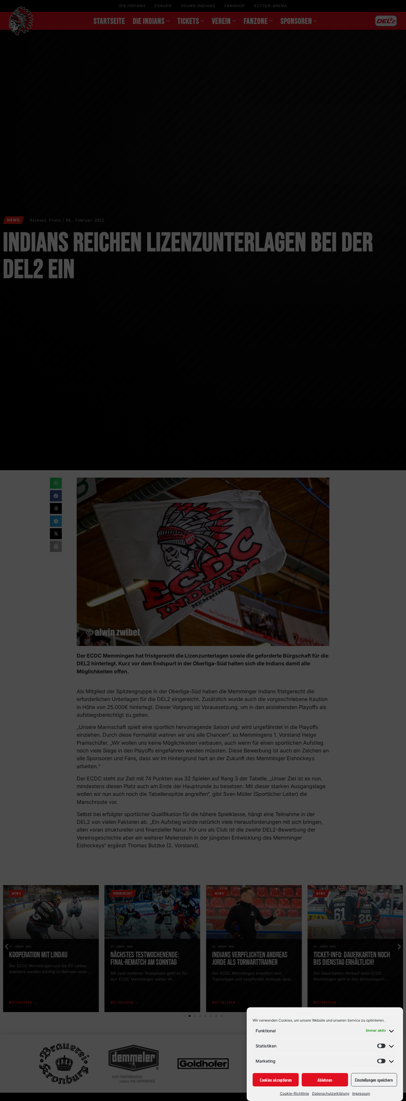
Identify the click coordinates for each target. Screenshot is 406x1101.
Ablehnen (324, 1080)
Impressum (361, 1093)
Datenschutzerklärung (330, 1093)
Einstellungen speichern (374, 1080)
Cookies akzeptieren (276, 1080)
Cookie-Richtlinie (294, 1093)
